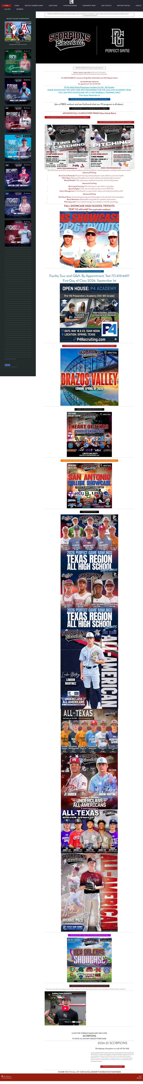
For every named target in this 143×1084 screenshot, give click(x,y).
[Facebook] (10, 370)
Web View (139, 1078)
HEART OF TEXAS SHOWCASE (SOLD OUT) (89, 409)
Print (4, 1076)
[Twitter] (12, 370)
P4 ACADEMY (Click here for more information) (89, 271)
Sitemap (9, 1076)
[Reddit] (15, 370)
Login (140, 1076)
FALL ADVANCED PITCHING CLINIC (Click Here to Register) (116, 122)
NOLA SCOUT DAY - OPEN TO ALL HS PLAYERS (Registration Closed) (89, 935)
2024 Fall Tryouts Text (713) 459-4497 (112, 1066)
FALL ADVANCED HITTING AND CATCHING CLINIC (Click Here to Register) (67, 117)
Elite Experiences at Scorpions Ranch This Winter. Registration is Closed (89, 986)
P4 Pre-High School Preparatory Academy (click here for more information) (89, 99)
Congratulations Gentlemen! (89, 511)
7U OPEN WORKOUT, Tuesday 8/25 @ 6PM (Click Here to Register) (89, 108)
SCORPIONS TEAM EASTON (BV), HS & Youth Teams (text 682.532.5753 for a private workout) (89, 346)
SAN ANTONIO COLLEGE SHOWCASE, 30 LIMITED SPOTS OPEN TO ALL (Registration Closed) (89, 460)
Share (8, 365)
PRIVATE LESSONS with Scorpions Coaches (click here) (89, 68)
